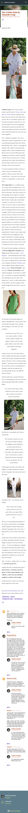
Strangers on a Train (7, 598)
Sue (8, 611)
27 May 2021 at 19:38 (12, 679)
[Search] (26, 2)
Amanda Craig (5, 596)
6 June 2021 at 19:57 (16, 730)
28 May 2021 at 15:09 (16, 710)
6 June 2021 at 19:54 (16, 624)
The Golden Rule (18, 598)
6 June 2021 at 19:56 (16, 691)
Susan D (9, 710)
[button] (3, 20)
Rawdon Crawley (11, 678)
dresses (12, 596)
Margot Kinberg (11, 635)
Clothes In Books (9, 2)
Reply (8, 632)
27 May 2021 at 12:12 (14, 611)
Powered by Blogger (14, 811)
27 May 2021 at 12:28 (12, 636)
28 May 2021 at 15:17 (16, 746)
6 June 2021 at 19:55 (16, 660)
